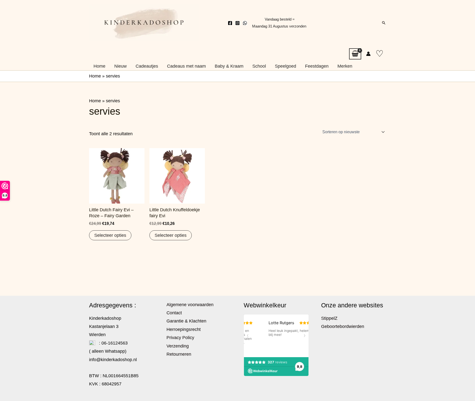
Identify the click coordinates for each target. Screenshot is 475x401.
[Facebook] (230, 23)
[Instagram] (237, 23)
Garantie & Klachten (186, 321)
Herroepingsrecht (183, 329)
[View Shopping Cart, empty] (355, 53)
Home (95, 76)
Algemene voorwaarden (190, 304)
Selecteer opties (110, 235)
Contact (174, 312)
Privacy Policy (180, 337)
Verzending (177, 346)
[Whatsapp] (245, 23)
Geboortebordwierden (342, 326)
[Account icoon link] (368, 54)
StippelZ (329, 318)
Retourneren (178, 354)
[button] (383, 23)
